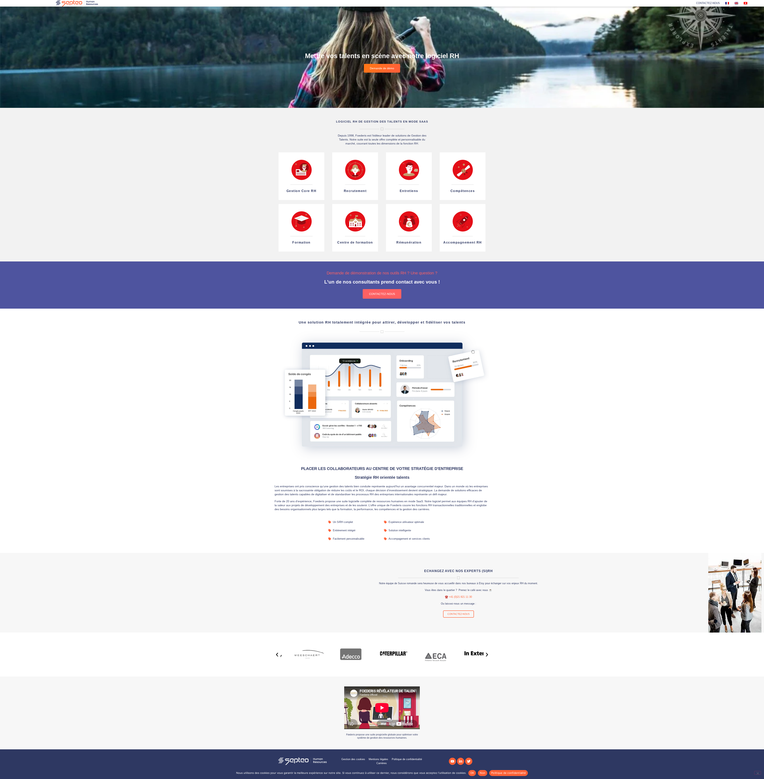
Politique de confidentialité (508, 772)
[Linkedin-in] (460, 761)
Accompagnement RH (462, 242)
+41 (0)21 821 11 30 (460, 596)
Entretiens (409, 191)
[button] (277, 654)
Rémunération (408, 242)
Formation (301, 242)
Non (482, 772)
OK (472, 772)
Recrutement (355, 191)
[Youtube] (452, 761)
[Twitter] (468, 761)
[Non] (757, 773)
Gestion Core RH (301, 191)
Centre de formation (355, 242)
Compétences (462, 191)
